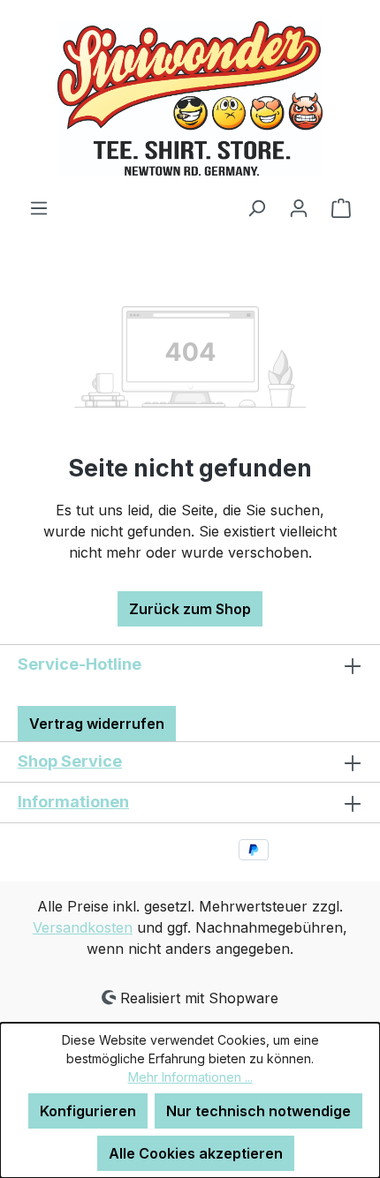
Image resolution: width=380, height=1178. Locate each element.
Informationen (73, 801)
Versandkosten (83, 927)
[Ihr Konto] (298, 207)
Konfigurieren (88, 1111)
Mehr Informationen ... (190, 1076)
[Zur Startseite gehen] (190, 98)
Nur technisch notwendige (258, 1111)
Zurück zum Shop (190, 609)
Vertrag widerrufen (96, 723)
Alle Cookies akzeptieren (196, 1153)
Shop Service (70, 761)
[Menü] (39, 207)
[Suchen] (256, 207)
